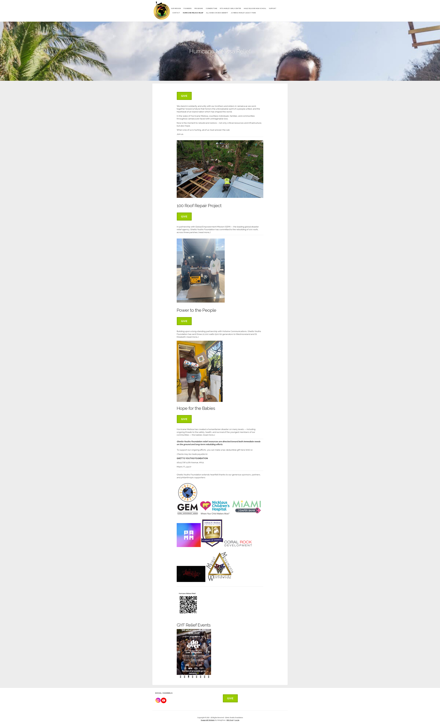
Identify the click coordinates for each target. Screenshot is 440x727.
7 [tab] (204, 676)
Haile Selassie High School (255, 8)
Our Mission (176, 8)
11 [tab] (188, 677)
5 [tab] (196, 676)
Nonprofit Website (208, 720)
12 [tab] (192, 677)
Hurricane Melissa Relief (193, 13)
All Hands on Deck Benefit (217, 13)
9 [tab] (180, 677)
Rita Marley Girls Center (230, 8)
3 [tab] (188, 676)
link (248, 450)
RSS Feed (230, 720)
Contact (176, 13)
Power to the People (196, 310)
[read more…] (204, 232)
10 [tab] (184, 677)
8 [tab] (208, 676)
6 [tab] (200, 676)
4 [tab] (192, 676)
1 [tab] (180, 676)
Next (208, 651)
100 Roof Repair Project (199, 205)
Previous (179, 651)
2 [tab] (184, 676)
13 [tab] (196, 677)
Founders (188, 8)
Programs (198, 8)
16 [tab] (208, 677)
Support (272, 8)
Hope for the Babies (196, 408)
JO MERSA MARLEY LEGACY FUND (243, 13)
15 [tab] (204, 677)
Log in (236, 720)
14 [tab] (200, 677)
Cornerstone (211, 8)
